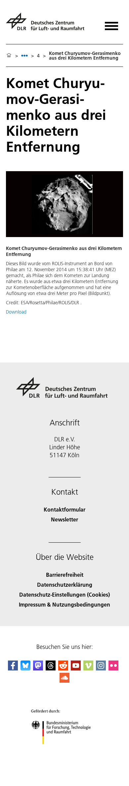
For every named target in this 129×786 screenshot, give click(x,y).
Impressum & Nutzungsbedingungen (64, 604)
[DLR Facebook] (13, 668)
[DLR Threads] (51, 668)
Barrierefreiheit (64, 574)
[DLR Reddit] (63, 668)
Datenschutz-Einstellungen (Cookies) (64, 594)
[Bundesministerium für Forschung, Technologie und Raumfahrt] (65, 751)
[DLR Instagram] (101, 668)
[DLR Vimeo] (88, 668)
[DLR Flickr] (113, 668)
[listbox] (24, 55)
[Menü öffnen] (111, 23)
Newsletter (64, 519)
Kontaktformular (64, 509)
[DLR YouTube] (76, 668)
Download (16, 312)
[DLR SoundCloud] (64, 680)
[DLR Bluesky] (25, 668)
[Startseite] (9, 55)
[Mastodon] (38, 668)
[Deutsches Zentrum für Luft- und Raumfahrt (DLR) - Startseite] (48, 24)
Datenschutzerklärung (64, 584)
